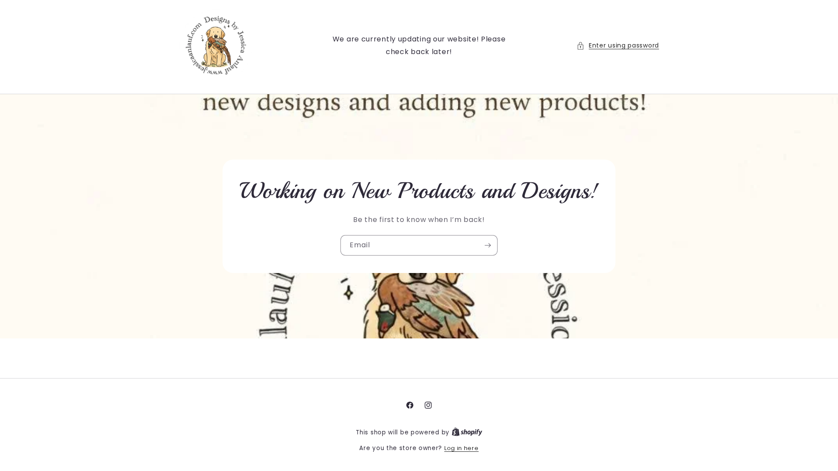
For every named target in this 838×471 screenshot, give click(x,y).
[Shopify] (467, 432)
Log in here (461, 448)
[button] (618, 45)
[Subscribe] (487, 245)
